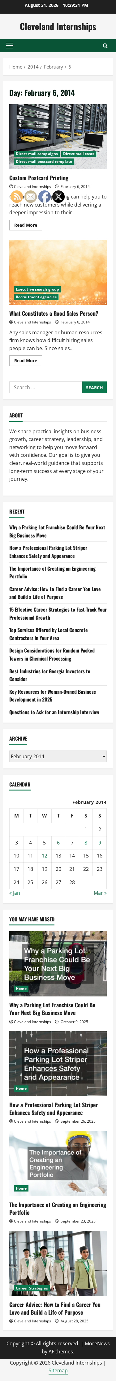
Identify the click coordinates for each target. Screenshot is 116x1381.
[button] (9, 45)
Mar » (100, 892)
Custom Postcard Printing (58, 136)
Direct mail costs (78, 153)
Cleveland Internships (58, 26)
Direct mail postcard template (44, 161)
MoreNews (97, 1343)
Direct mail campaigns (37, 153)
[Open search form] (105, 46)
